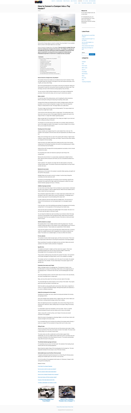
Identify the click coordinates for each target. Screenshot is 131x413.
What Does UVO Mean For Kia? (87, 48)
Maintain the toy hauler (45, 62)
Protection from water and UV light (47, 68)
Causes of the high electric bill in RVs (46, 379)
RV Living (84, 77)
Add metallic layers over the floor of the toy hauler (50, 73)
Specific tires (43, 67)
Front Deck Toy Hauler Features (45, 366)
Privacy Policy (59, 406)
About (63, 406)
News (83, 75)
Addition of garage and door (46, 63)
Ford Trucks (84, 65)
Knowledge (84, 71)
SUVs (83, 79)
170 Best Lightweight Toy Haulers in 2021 (47, 382)
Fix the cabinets (44, 66)
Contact (66, 406)
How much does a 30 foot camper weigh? (47, 377)
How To (83, 69)
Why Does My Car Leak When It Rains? (88, 36)
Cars (83, 63)
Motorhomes (84, 73)
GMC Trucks (84, 67)
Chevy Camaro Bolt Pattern (88, 45)
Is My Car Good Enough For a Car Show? (88, 39)
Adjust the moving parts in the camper (48, 69)
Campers (39, 10)
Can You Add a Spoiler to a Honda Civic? (87, 43)
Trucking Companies (86, 81)
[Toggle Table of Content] (58, 57)
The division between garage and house (48, 72)
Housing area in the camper (46, 61)
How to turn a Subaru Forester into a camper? (48, 374)
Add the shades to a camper (46, 64)
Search (83, 52)
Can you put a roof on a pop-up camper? (47, 369)
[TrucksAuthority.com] (41, 2)
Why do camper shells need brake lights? (47, 371)
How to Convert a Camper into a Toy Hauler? (48, 58)
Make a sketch (43, 59)
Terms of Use (70, 406)
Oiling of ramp (44, 71)
